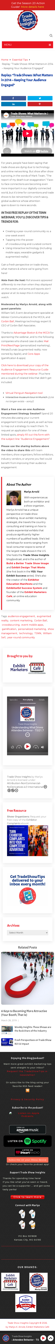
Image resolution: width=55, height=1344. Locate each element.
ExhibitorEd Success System (24, 588)
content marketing (21, 620)
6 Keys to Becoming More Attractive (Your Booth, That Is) (24, 1013)
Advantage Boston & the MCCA (31, 332)
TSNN (37, 633)
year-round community (21, 637)
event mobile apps (32, 624)
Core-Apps (34, 354)
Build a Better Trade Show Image (27, 563)
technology (26, 633)
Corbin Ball (7, 321)
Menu (8, 44)
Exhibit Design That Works (28, 567)
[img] (27, 734)
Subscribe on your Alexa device (27, 1160)
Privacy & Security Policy (27, 1099)
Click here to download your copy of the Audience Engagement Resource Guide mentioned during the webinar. (25, 369)
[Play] (28, 746)
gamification (9, 629)
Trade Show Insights (19, 776)
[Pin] (40, 104)
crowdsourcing (11, 624)
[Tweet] (40, 98)
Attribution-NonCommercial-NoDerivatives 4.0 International (25, 785)
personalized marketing (32, 629)
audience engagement (21, 616)
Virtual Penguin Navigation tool (24, 393)
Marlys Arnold (31, 491)
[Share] (13, 98)
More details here (32, 7)
